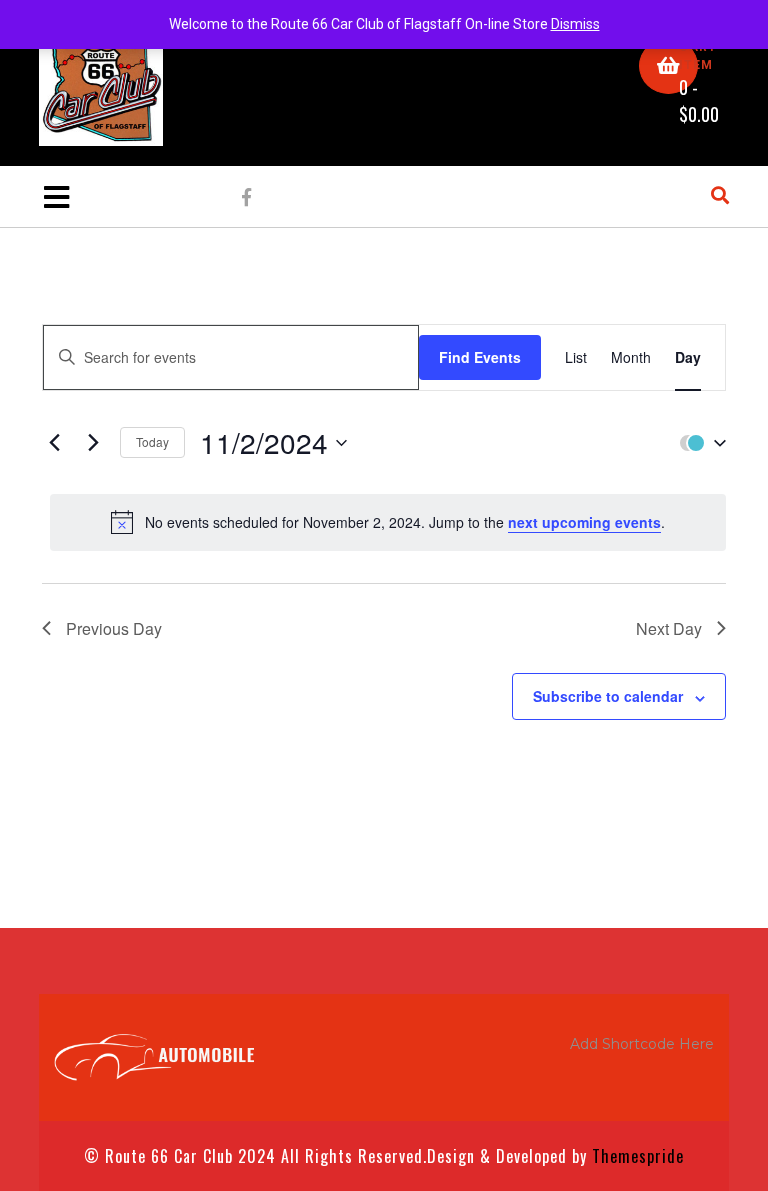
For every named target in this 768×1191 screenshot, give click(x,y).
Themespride (635, 1156)
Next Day (669, 628)
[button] (698, 442)
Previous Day (114, 628)
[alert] (388, 522)
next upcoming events (584, 522)
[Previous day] (54, 443)
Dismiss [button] (575, 24)
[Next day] (93, 443)
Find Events (480, 357)
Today (152, 441)
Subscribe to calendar (608, 696)
